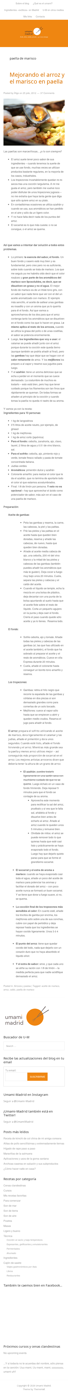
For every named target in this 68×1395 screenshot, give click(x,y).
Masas (7, 1226)
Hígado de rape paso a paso (19, 1148)
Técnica (7, 1236)
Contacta (40, 16)
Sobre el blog (22, 3)
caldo (12, 989)
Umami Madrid (43, 1385)
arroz (6, 989)
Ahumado (11, 1253)
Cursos (7, 1190)
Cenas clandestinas (14, 1185)
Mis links (27, 16)
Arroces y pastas (22, 985)
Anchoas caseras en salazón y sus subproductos (30, 1163)
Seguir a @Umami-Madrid (18, 1101)
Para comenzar (12, 1200)
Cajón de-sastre (12, 1263)
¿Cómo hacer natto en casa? (19, 1168)
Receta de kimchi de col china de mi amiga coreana (32, 1138)
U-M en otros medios (53, 10)
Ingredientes (10, 1258)
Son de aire (9, 1216)
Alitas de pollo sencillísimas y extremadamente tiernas (33, 1143)
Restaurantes (13, 1275)
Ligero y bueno (11, 1231)
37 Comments (47, 93)
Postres (7, 1221)
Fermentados (13, 1248)
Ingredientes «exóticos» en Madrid (21, 10)
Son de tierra (10, 1210)
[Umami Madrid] (34, 36)
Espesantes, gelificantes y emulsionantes (27, 1244)
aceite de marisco (50, 985)
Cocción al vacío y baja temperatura (25, 1239)
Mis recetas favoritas (14, 1195)
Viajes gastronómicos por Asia (22, 1266)
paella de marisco (25, 989)
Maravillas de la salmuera (17, 1153)
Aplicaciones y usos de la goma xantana (26, 1158)
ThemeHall (39, 1389)
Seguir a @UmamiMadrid (18, 1121)
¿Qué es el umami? (43, 3)
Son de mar (9, 1205)
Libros (10, 1271)
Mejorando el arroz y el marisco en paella (37, 78)
